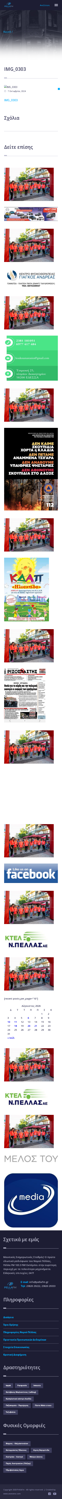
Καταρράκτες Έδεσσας (16, 1450)
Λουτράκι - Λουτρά (14, 1457)
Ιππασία (37, 1385)
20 (29, 1025)
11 (15, 1021)
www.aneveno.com (12, 1493)
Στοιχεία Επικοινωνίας (16, 1347)
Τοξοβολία (10, 1412)
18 (15, 1025)
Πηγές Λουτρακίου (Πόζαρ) (18, 1463)
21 (35, 1025)
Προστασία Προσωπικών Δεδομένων (24, 1339)
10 (8, 1021)
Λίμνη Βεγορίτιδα (41, 1450)
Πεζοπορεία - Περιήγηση (17, 1405)
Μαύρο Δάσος (36, 1457)
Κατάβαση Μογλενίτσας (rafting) (21, 1392)
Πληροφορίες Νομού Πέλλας (19, 1332)
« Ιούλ (10, 1037)
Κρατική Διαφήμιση (14, 1354)
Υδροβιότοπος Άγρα (15, 1470)
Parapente (22, 1385)
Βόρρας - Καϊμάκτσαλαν (17, 1443)
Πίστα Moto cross (43, 1405)
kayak (8, 1385)
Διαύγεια (8, 1317)
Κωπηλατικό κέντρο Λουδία (18, 1399)
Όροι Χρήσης (10, 1324)
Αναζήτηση (45, 5)
